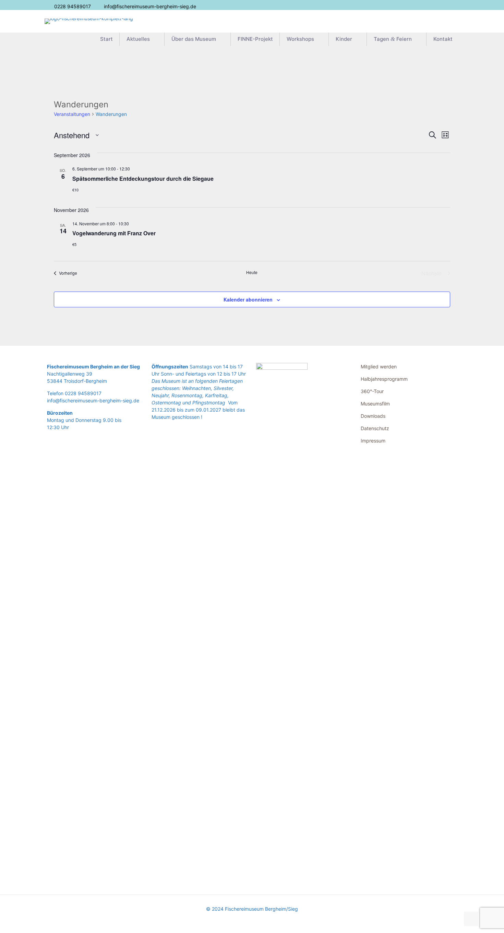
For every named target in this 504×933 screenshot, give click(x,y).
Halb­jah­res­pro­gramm (384, 379)
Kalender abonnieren (248, 299)
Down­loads (373, 416)
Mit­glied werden (379, 366)
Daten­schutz (375, 428)
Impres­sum (373, 441)
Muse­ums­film (375, 403)
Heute (251, 272)
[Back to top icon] (471, 919)
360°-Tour (372, 391)
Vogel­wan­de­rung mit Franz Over (114, 233)
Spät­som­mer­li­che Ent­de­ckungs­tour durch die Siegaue (143, 178)
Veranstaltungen (72, 114)
